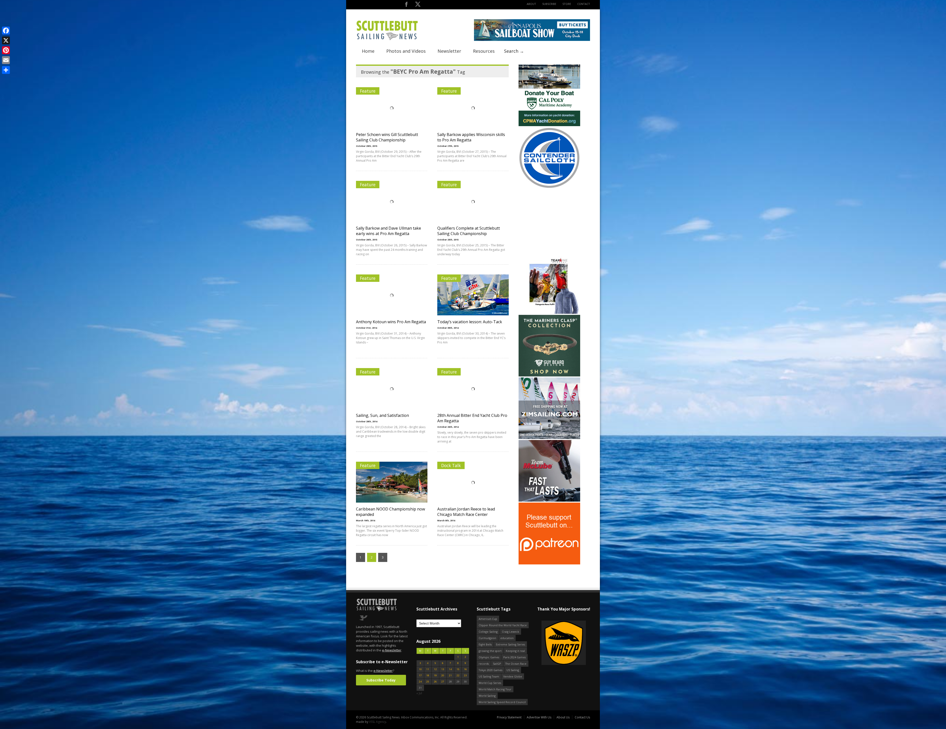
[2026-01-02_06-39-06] (563, 643)
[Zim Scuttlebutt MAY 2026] (549, 438)
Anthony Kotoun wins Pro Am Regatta (391, 321)
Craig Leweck (510, 631)
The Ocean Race (515, 663)
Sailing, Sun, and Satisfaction (382, 415)
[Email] (6, 60)
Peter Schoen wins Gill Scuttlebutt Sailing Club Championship (387, 137)
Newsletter (449, 51)
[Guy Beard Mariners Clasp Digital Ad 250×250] (549, 375)
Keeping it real (515, 651)
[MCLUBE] (549, 500)
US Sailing (513, 670)
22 (457, 675)
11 (427, 669)
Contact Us (582, 717)
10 (420, 669)
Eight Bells (485, 644)
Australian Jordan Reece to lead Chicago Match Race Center (466, 511)
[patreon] (549, 563)
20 (442, 675)
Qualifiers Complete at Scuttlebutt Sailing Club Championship (468, 230)
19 (435, 675)
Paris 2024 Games (514, 657)
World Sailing (487, 695)
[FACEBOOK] (406, 5)
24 (420, 681)
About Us (563, 717)
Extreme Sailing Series (510, 644)
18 (427, 675)
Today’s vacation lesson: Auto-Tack (469, 321)
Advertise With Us (539, 717)
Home (368, 51)
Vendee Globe (512, 676)
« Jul (419, 693)
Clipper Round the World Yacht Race (503, 625)
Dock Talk (451, 465)
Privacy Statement (509, 717)
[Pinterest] (6, 50)
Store (566, 4)
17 (420, 675)
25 (427, 681)
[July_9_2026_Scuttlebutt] (549, 125)
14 (450, 669)
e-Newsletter (391, 650)
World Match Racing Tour (495, 689)
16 (465, 669)
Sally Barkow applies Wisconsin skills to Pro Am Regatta (471, 137)
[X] (6, 40)
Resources (484, 51)
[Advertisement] (549, 220)
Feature (367, 91)
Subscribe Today (381, 680)
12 (435, 669)
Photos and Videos (406, 51)
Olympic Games (489, 657)
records (484, 663)
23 (465, 675)
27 (442, 681)
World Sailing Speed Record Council (502, 702)
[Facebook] (6, 30)
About (531, 4)
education (507, 638)
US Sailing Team (489, 676)
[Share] (6, 70)
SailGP (497, 663)
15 (457, 669)
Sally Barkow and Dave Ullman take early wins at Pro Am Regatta (388, 230)
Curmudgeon (487, 638)
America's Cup (488, 619)
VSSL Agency (377, 722)
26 (435, 681)
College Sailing (488, 631)
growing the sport (490, 651)
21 (450, 675)
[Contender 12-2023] (549, 188)
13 (442, 669)
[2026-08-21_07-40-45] (532, 40)
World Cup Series (490, 683)
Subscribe (549, 4)
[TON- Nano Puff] (549, 313)
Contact (583, 4)
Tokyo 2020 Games (490, 670)
